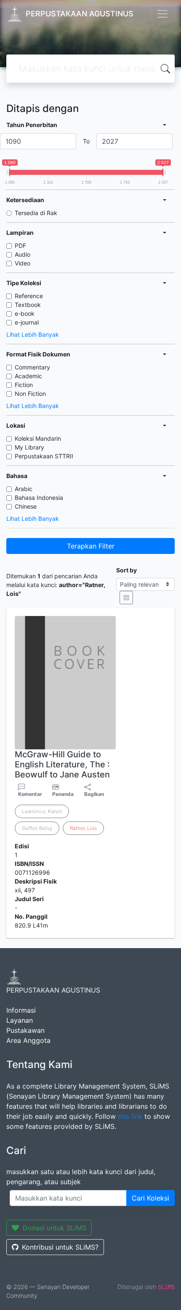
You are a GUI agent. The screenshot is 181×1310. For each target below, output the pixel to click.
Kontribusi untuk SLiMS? (60, 1247)
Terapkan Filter (90, 546)
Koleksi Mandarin (38, 438)
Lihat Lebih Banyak (32, 334)
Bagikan (94, 794)
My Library (29, 447)
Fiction (24, 384)
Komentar (30, 794)
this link (130, 1116)
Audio (22, 254)
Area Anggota (28, 1040)
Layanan (19, 1020)
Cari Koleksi (150, 1198)
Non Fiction (30, 393)
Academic (28, 375)
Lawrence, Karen (42, 811)
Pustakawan (25, 1030)
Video (22, 263)
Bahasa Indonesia (39, 497)
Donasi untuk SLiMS (54, 1228)
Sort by (126, 570)
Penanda (63, 794)
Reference (29, 295)
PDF (20, 245)
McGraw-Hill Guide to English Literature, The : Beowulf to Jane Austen (62, 764)
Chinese (26, 506)
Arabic (23, 488)
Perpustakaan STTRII (44, 456)
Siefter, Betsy (37, 828)
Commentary (32, 367)
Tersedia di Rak (36, 212)
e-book (25, 313)
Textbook (28, 304)
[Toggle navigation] (162, 13)
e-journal (27, 322)
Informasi (21, 1010)
